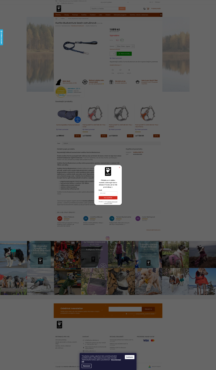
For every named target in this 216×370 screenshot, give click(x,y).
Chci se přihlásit (108, 197)
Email (100, 190)
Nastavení (86, 366)
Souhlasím (129, 357)
